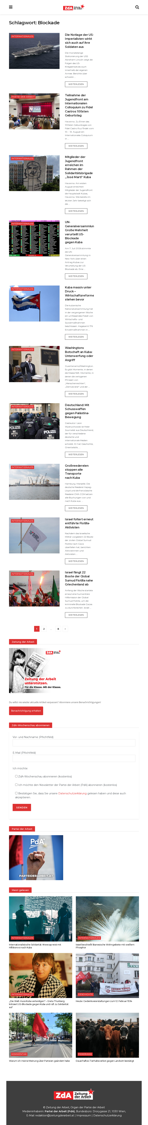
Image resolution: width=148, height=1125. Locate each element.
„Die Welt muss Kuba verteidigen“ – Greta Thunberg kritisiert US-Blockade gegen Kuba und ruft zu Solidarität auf (38, 1004)
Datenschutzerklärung (72, 793)
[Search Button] (137, 7)
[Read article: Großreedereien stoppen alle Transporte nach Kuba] (34, 482)
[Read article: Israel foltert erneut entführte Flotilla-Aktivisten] (34, 535)
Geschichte (85, 994)
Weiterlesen (77, 84)
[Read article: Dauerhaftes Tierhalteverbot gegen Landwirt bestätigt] (107, 1035)
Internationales (22, 36)
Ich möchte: (20, 768)
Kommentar (19, 1054)
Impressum (83, 1115)
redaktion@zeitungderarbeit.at (54, 1115)
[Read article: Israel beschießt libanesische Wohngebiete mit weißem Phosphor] (107, 918)
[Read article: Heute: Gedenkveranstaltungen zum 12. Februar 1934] (107, 975)
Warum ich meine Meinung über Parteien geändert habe (39, 1061)
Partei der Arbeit (23, 97)
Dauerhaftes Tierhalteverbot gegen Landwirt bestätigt (105, 1061)
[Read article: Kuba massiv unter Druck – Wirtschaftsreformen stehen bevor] (34, 304)
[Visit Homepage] (74, 7)
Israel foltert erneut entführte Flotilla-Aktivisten (79, 523)
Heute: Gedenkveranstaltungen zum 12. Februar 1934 (104, 1001)
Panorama (85, 1054)
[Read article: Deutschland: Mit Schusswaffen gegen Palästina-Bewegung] (34, 421)
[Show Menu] (10, 7)
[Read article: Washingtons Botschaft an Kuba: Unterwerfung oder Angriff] (34, 364)
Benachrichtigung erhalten (26, 710)
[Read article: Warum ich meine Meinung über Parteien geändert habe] (40, 1035)
